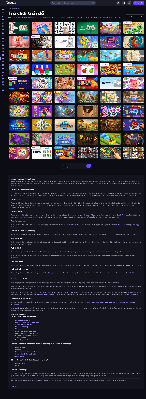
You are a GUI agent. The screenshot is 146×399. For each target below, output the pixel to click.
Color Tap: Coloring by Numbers (27, 333)
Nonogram (15, 304)
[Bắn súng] (3, 48)
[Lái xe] (3, 68)
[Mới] (3, 16)
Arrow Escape (20, 338)
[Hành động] (3, 61)
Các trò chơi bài (38, 252)
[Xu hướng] (3, 19)
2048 (17, 366)
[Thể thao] (3, 82)
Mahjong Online (122, 225)
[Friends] (118, 3)
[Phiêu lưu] (3, 78)
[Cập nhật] (3, 22)
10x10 (112, 265)
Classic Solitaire (103, 256)
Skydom (18, 350)
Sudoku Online (21, 364)
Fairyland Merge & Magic (57, 217)
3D (119, 283)
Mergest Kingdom (83, 215)
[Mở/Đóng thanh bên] (3, 3)
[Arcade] (3, 38)
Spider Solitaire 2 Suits (120, 256)
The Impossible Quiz (91, 302)
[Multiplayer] (3, 29)
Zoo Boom (28, 217)
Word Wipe (96, 205)
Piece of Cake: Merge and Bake (27, 322)
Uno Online (124, 252)
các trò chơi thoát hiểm (129, 295)
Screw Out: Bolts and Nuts (25, 331)
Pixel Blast (19, 356)
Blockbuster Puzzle (133, 265)
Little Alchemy (45, 195)
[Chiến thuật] (3, 51)
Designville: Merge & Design (26, 335)
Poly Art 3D (39, 286)
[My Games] (124, 3)
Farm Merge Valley (22, 340)
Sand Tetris (120, 265)
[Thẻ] (3, 90)
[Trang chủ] (3, 9)
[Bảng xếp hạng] (3, 33)
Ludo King (114, 252)
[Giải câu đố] (3, 55)
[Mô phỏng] (3, 72)
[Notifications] (129, 3)
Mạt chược (130, 373)
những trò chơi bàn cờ (41, 273)
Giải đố (17, 8)
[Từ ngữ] (3, 85)
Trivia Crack (128, 302)
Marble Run (76, 195)
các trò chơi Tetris (84, 265)
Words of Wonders (37, 205)
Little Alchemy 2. (59, 195)
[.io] (3, 65)
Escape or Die (68, 292)
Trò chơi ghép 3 (17, 215)
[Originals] (3, 26)
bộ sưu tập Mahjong (74, 225)
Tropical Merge (113, 217)
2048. (113, 242)
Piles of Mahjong (21, 327)
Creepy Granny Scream (46, 295)
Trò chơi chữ (15, 203)
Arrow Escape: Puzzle (23, 324)
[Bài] (3, 41)
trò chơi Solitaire (52, 256)
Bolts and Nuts (106, 302)
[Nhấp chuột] (3, 75)
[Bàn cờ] (3, 44)
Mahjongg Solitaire (22, 320)
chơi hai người (117, 183)
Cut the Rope (118, 302)
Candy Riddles (122, 215)
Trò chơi (11, 8)
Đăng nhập (138, 3)
